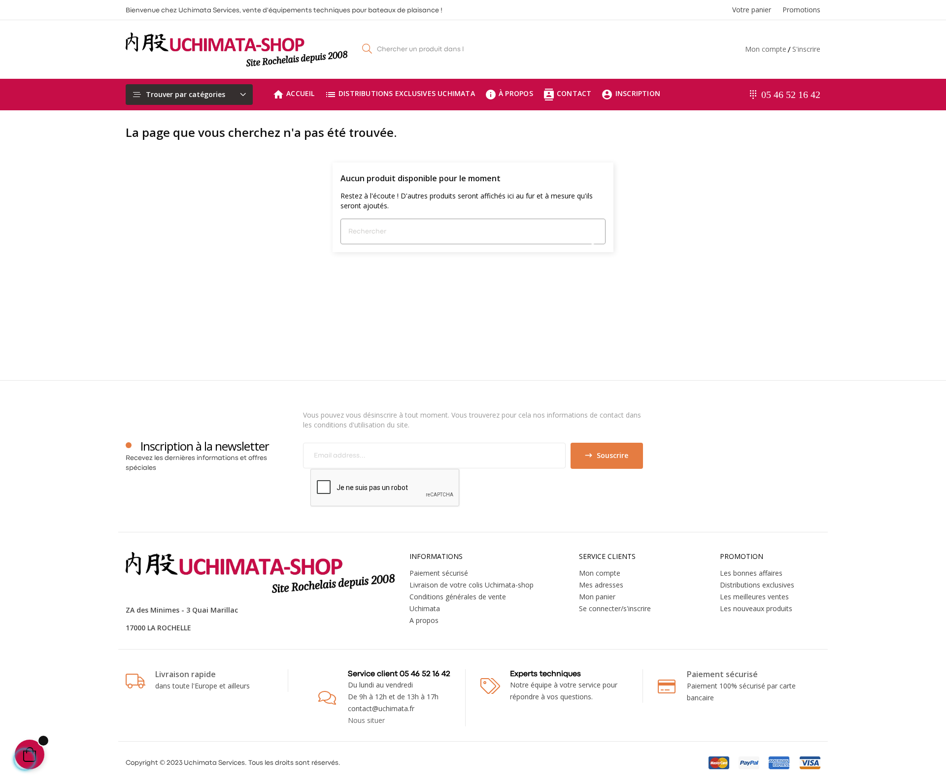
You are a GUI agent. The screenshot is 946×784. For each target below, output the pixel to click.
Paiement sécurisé (438, 573)
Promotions (801, 9)
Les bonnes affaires (751, 573)
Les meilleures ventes (754, 596)
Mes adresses (601, 584)
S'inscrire (806, 49)
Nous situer (366, 720)
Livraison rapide (185, 674)
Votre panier (751, 9)
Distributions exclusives (757, 584)
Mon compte (765, 49)
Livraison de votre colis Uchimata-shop (471, 584)
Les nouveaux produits (756, 608)
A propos (424, 620)
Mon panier (597, 596)
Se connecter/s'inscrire (615, 608)
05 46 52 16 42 (790, 94)
